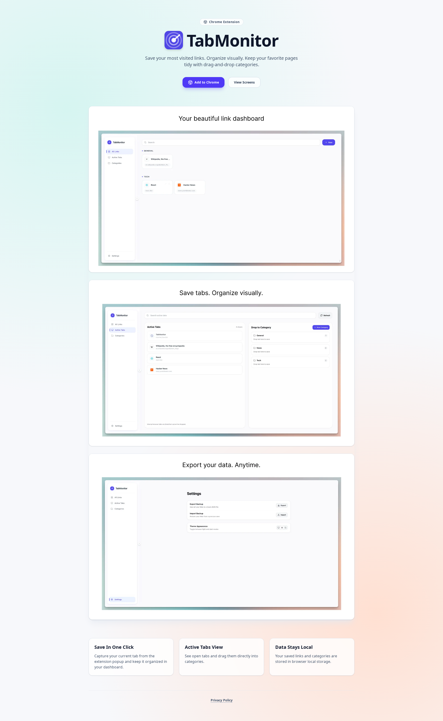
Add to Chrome (207, 82)
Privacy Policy (222, 700)
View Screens (244, 82)
